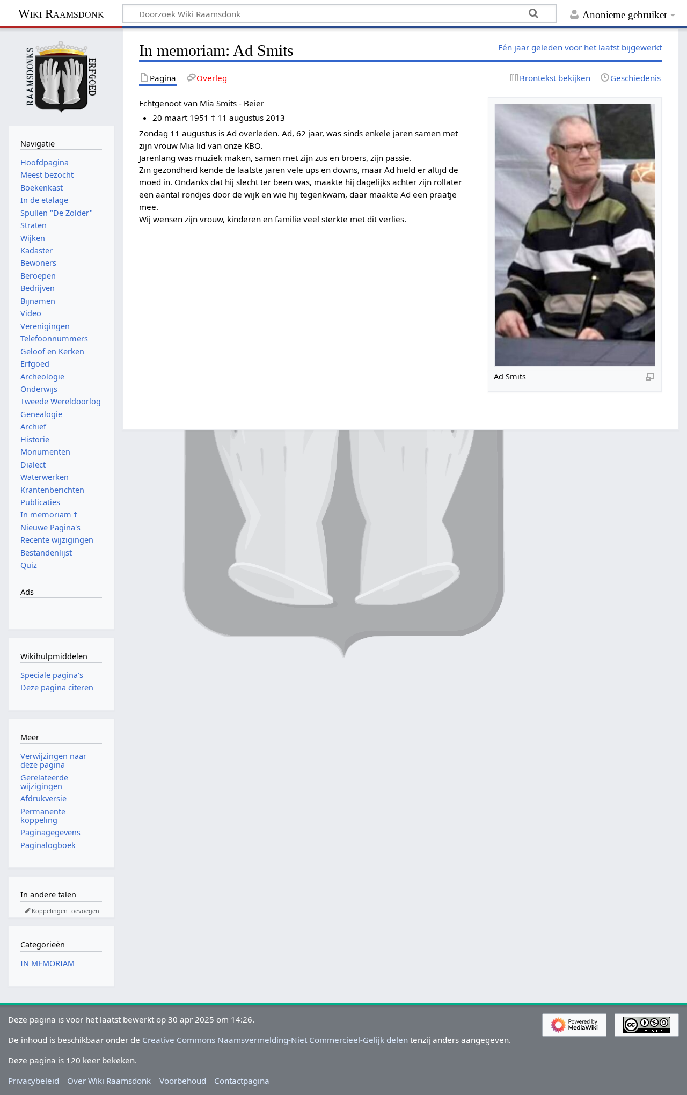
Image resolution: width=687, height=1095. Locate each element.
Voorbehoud (182, 1080)
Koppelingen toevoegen (65, 911)
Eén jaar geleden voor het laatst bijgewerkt (580, 47)
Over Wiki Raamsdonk (109, 1080)
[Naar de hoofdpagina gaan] (61, 75)
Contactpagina (241, 1080)
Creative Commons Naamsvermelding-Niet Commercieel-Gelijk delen (275, 1039)
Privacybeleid (33, 1080)
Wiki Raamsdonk (61, 13)
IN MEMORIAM (47, 963)
